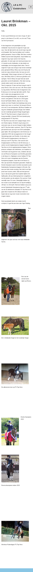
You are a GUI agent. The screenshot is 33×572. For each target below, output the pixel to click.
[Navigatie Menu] (31, 6)
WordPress (23, 570)
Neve (3, 570)
